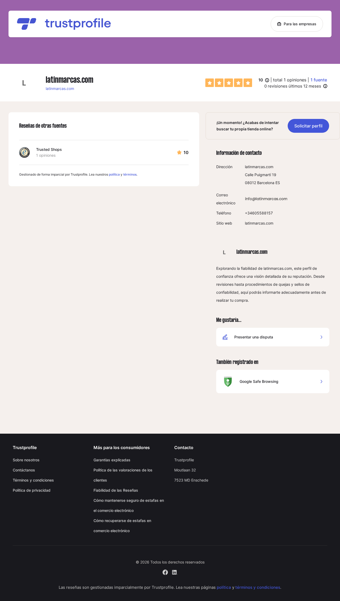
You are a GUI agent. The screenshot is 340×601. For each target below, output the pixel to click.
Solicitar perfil (308, 126)
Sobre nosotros (26, 460)
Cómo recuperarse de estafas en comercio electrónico (122, 525)
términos (130, 174)
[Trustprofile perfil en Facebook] (165, 571)
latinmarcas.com (60, 88)
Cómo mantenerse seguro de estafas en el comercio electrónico (129, 505)
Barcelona (265, 182)
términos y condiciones (257, 587)
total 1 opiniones (289, 79)
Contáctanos (24, 470)
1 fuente (319, 79)
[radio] (209, 82)
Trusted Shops (49, 149)
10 (263, 80)
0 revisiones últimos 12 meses (292, 86)
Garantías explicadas (112, 460)
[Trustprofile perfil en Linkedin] (174, 571)
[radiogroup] (228, 82)
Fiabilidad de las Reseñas (116, 490)
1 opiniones (46, 155)
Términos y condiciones (33, 480)
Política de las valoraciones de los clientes (123, 475)
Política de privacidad (31, 490)
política (114, 174)
